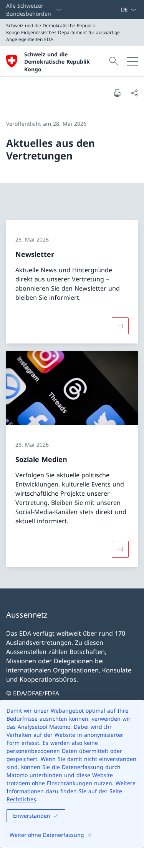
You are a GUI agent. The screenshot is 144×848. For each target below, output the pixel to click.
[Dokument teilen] (134, 92)
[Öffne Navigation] (132, 61)
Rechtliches (21, 799)
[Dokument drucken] (117, 92)
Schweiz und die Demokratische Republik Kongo (57, 62)
